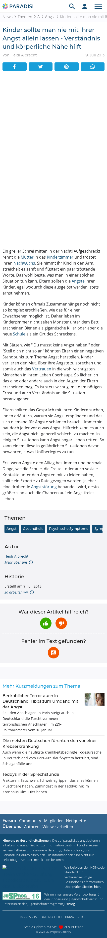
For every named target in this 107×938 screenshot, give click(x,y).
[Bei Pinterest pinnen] (66, 66)
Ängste (78, 281)
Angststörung (44, 486)
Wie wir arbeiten (58, 826)
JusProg (69, 904)
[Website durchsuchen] (72, 6)
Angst (50, 16)
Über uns (11, 826)
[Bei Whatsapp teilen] (93, 66)
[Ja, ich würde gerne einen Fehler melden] (53, 652)
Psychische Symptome (68, 529)
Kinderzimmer (60, 257)
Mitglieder (53, 820)
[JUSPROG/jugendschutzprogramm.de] (21, 896)
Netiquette (76, 820)
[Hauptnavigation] (98, 6)
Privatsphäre (76, 917)
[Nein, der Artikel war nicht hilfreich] (61, 623)
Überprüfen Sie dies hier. (82, 886)
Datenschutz (51, 917)
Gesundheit (33, 529)
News (7, 16)
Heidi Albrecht (16, 556)
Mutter (27, 257)
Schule (19, 334)
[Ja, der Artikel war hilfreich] (46, 623)
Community (30, 820)
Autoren (32, 826)
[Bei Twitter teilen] (41, 66)
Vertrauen (41, 369)
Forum (9, 820)
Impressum (29, 917)
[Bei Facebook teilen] (14, 66)
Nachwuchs (24, 263)
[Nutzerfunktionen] (84, 6)
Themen (25, 16)
